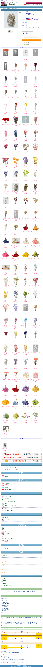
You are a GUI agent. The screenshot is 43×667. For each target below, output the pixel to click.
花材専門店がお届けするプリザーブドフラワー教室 (10, 628)
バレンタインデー (4, 561)
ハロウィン (3, 569)
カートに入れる (31, 39)
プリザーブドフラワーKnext (22, 666)
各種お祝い (3, 572)
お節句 (3, 562)
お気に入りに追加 (26, 42)
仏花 (3, 558)
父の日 (3, 565)
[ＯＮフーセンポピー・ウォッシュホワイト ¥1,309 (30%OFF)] (5, 447)
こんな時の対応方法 (5, 625)
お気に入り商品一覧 (26, 44)
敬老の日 (3, 568)
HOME (3, 8)
